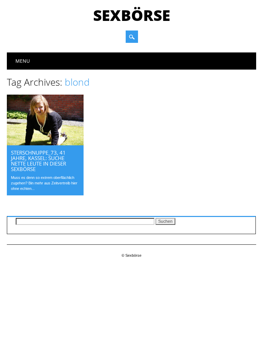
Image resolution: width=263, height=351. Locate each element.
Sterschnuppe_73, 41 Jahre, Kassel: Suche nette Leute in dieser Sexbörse (38, 160)
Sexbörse (131, 15)
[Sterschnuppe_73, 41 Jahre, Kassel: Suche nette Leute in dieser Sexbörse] (45, 143)
